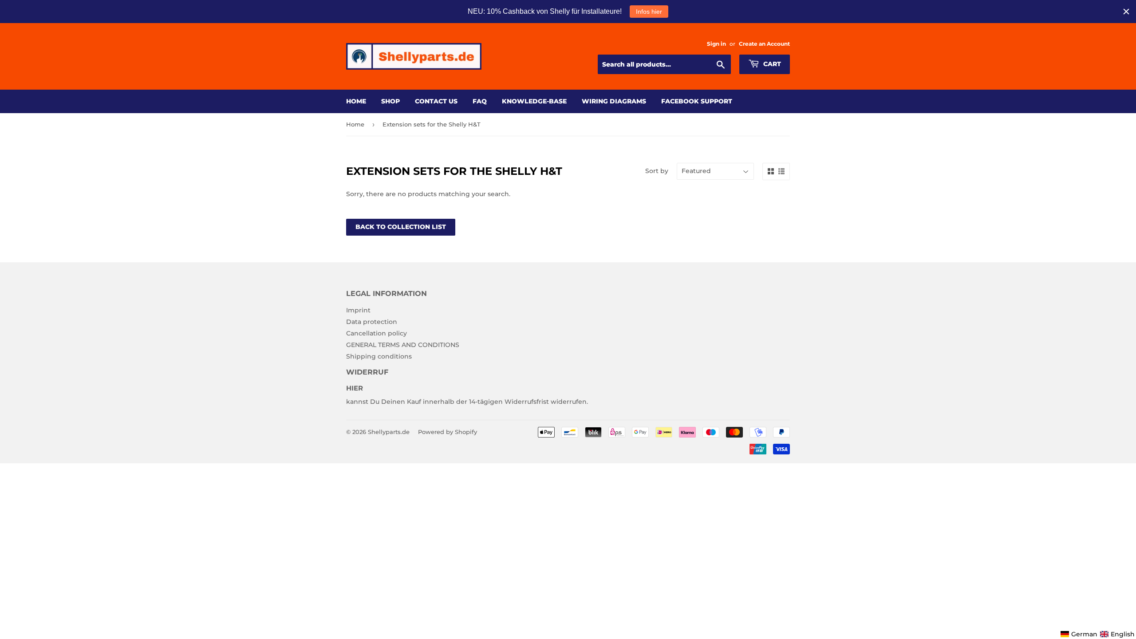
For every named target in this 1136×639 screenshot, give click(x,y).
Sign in (716, 43)
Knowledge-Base (534, 101)
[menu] (1097, 634)
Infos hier (649, 11)
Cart (771, 64)
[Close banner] (1126, 11)
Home (356, 101)
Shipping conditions (379, 356)
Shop (390, 101)
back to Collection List (400, 227)
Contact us (436, 101)
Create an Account (764, 43)
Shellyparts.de (389, 431)
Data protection (371, 322)
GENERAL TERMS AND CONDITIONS (402, 345)
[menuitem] (1079, 634)
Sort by (656, 171)
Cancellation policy (376, 333)
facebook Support (696, 101)
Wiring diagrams (614, 101)
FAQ (480, 101)
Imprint (358, 310)
